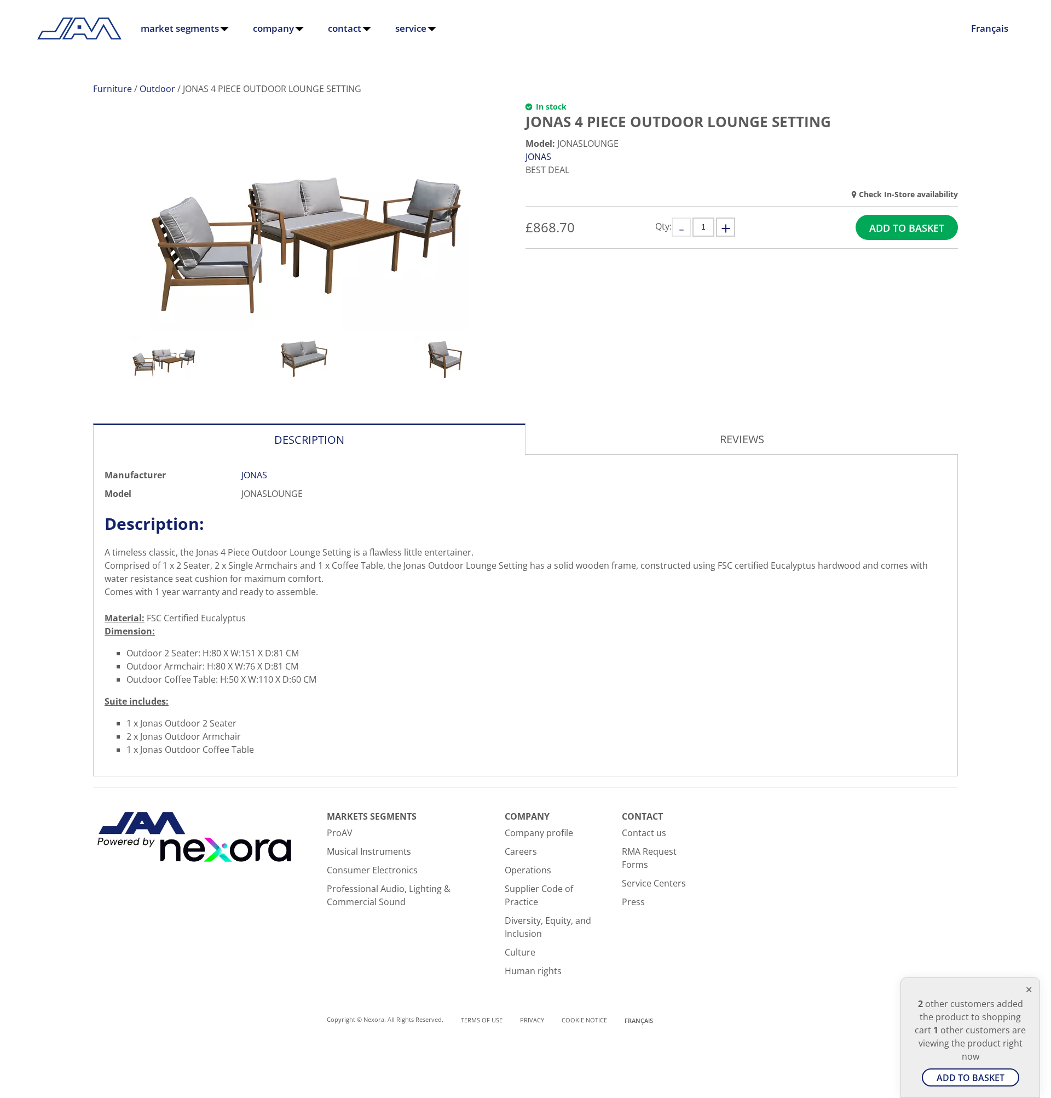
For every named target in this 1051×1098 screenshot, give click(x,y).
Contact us (644, 833)
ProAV (340, 833)
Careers (521, 851)
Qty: (663, 226)
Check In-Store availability (908, 194)
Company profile (539, 833)
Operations (528, 870)
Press (633, 902)
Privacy (532, 1020)
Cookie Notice (584, 1020)
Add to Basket (906, 228)
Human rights (533, 971)
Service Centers (654, 883)
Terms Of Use (482, 1020)
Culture (520, 952)
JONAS (538, 157)
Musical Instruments (369, 851)
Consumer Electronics (372, 870)
